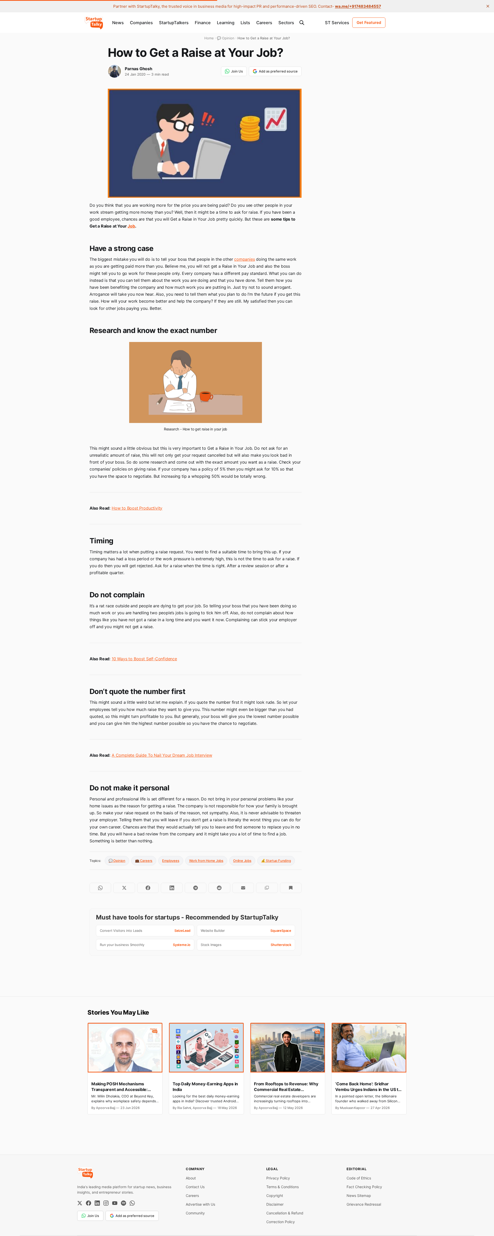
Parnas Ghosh (138, 68)
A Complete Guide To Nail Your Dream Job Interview (162, 755)
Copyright (274, 1195)
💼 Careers (143, 861)
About (191, 1178)
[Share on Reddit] (219, 888)
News (118, 22)
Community (195, 1213)
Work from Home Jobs (206, 861)
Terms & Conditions (282, 1187)
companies (244, 259)
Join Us (237, 71)
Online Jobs (242, 861)
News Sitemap (359, 1195)
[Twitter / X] (79, 1203)
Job (131, 226)
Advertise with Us (200, 1204)
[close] (488, 6)
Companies (141, 22)
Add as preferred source (278, 71)
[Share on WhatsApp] (100, 888)
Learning (225, 22)
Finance (203, 22)
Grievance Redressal (364, 1204)
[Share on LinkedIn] (171, 888)
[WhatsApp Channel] (132, 1203)
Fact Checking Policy (364, 1187)
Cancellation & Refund (284, 1213)
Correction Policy (280, 1222)
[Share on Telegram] (195, 888)
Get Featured (369, 22)
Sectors (286, 22)
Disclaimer (275, 1204)
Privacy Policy (278, 1178)
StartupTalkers (174, 22)
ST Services (337, 22)
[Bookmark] (291, 888)
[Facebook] (88, 1203)
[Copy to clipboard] (267, 888)
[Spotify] (123, 1203)
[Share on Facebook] (148, 888)
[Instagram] (106, 1203)
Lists (245, 22)
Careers (264, 22)
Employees (170, 861)
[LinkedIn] (97, 1203)
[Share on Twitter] (124, 888)
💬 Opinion (117, 861)
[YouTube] (114, 1203)
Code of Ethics (359, 1178)
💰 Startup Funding (276, 861)
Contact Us (195, 1187)
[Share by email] (243, 888)
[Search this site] (302, 22)
